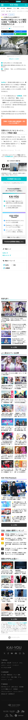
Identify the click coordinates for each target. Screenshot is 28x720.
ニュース (13, 11)
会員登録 (18, 1)
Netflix (3, 82)
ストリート (4, 679)
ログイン (24, 1)
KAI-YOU (3, 11)
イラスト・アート (5, 677)
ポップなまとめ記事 (6, 667)
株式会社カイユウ (11, 622)
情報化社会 (9, 674)
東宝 (14, 265)
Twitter (4, 653)
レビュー (9, 665)
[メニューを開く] (2, 5)
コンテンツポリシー (13, 624)
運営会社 (3, 694)
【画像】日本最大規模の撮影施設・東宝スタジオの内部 (14, 122)
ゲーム (19, 677)
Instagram (20, 653)
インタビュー (15, 665)
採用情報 (10, 694)
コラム (20, 662)
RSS (23, 653)
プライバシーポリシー (6, 691)
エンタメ (10, 679)
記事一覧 (3, 662)
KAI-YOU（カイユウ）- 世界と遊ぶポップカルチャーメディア (14, 5)
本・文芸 (3, 674)
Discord (16, 653)
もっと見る (14, 347)
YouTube (12, 653)
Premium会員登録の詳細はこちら (14, 241)
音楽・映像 (8, 11)
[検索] (26, 5)
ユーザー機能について (6, 689)
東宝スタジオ (6, 255)
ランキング (15, 662)
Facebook (8, 653)
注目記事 (9, 662)
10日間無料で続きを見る (14, 179)
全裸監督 (19, 96)
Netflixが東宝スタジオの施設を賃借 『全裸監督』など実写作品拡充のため (13, 22)
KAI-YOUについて (5, 686)
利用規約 (15, 689)
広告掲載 (21, 686)
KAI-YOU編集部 (23, 622)
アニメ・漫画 (17, 674)
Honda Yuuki (4, 28)
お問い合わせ (14, 686)
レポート (3, 665)
